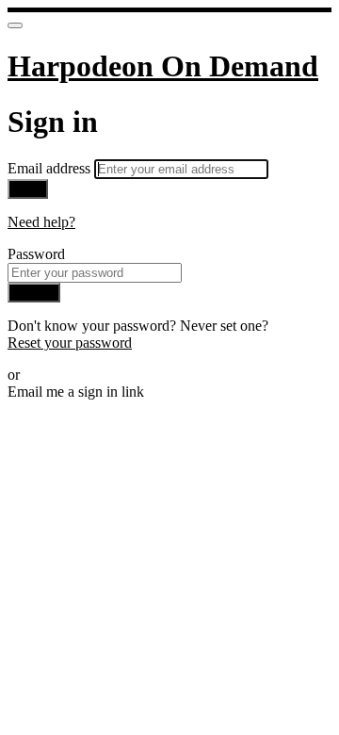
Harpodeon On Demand (163, 66)
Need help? (41, 222)
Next (27, 189)
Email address (51, 168)
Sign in (34, 293)
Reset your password (70, 343)
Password (36, 254)
